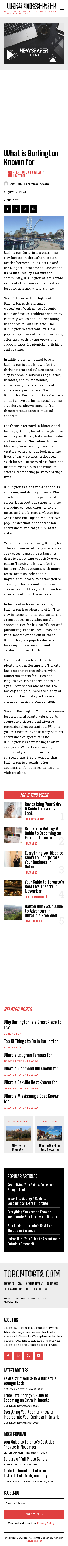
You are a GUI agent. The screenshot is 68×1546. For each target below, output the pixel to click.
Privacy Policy (45, 1523)
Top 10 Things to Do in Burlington (31, 1041)
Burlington (12, 1033)
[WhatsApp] (33, 209)
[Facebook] (7, 209)
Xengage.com (34, 1540)
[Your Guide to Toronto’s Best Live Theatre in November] (13, 888)
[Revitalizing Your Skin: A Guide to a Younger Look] (13, 810)
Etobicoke (11, 1464)
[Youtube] (39, 1356)
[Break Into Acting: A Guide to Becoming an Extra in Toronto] (13, 835)
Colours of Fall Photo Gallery (25, 1458)
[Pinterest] (25, 209)
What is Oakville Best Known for (30, 1082)
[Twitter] (16, 209)
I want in (32, 1514)
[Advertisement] (34, 106)
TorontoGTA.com (36, 184)
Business (32, 843)
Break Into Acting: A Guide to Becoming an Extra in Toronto (43, 833)
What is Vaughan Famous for (28, 1055)
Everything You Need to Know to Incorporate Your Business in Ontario (44, 859)
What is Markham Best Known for (49, 1147)
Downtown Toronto (18, 1481)
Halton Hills (34, 921)
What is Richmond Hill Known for (31, 1068)
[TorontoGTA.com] (7, 183)
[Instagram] (18, 1356)
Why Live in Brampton (18, 1147)
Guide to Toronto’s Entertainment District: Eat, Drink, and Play (30, 1473)
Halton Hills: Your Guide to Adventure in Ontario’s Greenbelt (44, 911)
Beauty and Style (36, 819)
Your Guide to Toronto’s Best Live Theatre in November (44, 886)
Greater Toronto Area (21, 1061)
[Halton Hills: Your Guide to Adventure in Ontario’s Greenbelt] (13, 912)
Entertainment (36, 896)
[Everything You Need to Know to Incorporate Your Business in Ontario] (13, 859)
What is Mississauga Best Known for (31, 1098)
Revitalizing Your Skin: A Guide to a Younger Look (43, 809)
